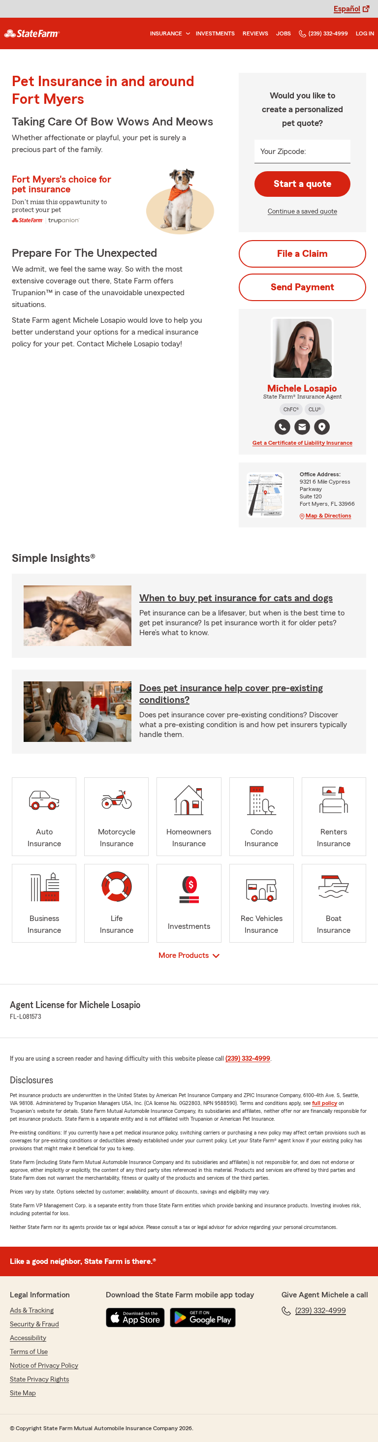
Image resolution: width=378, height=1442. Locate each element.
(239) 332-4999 (328, 33)
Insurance (166, 33)
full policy (324, 1103)
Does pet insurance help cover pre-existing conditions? (231, 694)
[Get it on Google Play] (203, 1317)
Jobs (283, 33)
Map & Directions (328, 516)
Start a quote (302, 184)
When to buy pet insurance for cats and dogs (236, 598)
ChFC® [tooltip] (291, 409)
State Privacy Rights (39, 1379)
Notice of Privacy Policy (44, 1365)
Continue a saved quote (302, 211)
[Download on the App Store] (135, 1317)
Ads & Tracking (32, 1310)
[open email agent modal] (302, 428)
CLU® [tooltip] (315, 409)
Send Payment (302, 287)
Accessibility (28, 1338)
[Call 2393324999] (282, 427)
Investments (215, 33)
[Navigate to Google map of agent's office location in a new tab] (322, 427)
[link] (32, 33)
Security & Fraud (34, 1324)
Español (347, 9)
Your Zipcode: (283, 151)
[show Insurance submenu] (186, 33)
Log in (365, 33)
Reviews (255, 33)
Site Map (23, 1393)
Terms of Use (29, 1352)
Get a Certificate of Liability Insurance (302, 443)
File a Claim (302, 254)
